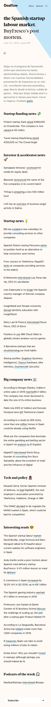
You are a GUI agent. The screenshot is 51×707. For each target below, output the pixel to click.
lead (22, 490)
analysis (22, 444)
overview (21, 204)
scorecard (32, 167)
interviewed (24, 277)
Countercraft (21, 366)
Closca (22, 362)
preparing (19, 191)
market (37, 535)
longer (30, 289)
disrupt (7, 310)
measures (11, 641)
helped (19, 629)
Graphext (27, 358)
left (21, 412)
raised (30, 122)
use (18, 334)
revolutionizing (11, 350)
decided (20, 506)
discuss (41, 608)
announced (20, 179)
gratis (30, 101)
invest (42, 653)
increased (33, 580)
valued (7, 130)
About (31, 6)
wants (43, 245)
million (23, 424)
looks (6, 265)
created (16, 229)
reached (30, 391)
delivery (11, 572)
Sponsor (39, 6)
